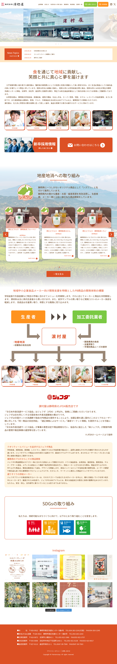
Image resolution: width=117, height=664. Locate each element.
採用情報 (104, 4)
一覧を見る (58, 273)
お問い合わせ (92, 4)
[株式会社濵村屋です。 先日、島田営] (100, 594)
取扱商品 (72, 4)
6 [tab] (65, 267)
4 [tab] (60, 267)
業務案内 (66, 4)
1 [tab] (56, 44)
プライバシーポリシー (54, 651)
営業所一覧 (79, 4)
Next (111, 234)
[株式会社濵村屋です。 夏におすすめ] (44, 594)
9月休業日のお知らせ (35, 51)
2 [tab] (58, 44)
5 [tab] (62, 267)
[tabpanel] (58, 25)
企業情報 (40, 4)
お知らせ (46, 4)
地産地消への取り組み (57, 4)
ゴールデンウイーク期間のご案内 (39, 54)
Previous (5, 234)
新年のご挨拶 (33, 58)
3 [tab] (61, 44)
